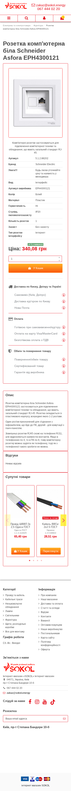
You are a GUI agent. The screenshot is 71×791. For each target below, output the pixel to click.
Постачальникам (50, 633)
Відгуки (45, 612)
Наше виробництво (52, 629)
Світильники (12, 615)
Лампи (9, 611)
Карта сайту (47, 637)
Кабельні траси (13, 599)
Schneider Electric (45, 164)
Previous (7, 520)
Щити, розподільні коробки (15, 626)
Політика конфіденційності (50, 643)
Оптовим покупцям (51, 625)
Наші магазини (49, 599)
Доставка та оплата (52, 603)
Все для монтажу (14, 631)
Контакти (46, 616)
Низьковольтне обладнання (13, 605)
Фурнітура (11, 619)
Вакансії (45, 620)
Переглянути (50, 551)
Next (63, 520)
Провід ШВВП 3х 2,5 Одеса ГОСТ (20, 526)
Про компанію (48, 595)
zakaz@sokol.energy (50, 5)
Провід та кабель (14, 595)
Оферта (45, 649)
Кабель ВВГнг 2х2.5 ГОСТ (50, 526)
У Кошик (38, 268)
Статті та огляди (50, 608)
